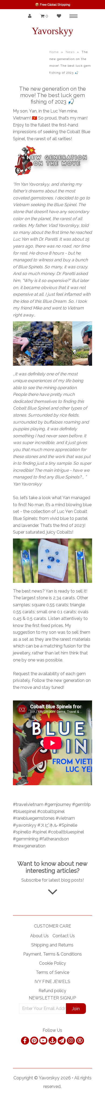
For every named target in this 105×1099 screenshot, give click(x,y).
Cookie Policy (52, 963)
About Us (39, 935)
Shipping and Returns (52, 944)
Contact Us (63, 935)
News (70, 52)
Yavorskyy (52, 31)
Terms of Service (52, 972)
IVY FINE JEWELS (52, 981)
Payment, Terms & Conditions (52, 954)
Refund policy (52, 990)
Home (54, 52)
